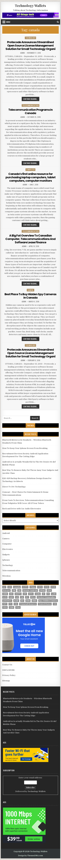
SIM (28, 601)
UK (15, 604)
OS (22, 597)
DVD (47, 587)
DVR (53, 587)
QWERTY (7, 601)
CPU (40, 587)
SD (22, 601)
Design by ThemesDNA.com (30, 856)
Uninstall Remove (28, 604)
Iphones (6, 560)
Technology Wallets (30, 5)
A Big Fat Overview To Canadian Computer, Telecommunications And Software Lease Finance (30, 239)
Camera (30, 290)
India (37, 594)
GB (19, 590)
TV (10, 604)
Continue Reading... (31, 98)
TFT (5, 604)
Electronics (7, 549)
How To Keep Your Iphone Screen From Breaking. (25, 448)
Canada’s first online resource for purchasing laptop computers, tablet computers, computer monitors (30, 177)
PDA (33, 597)
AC (4, 587)
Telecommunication (30, 105)
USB (11, 607)
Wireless (6, 576)
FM (13, 590)
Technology (30, 38)
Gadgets (6, 554)
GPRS (42, 590)
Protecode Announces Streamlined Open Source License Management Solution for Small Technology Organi (30, 45)
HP (24, 594)
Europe (6, 590)
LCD (5, 597)
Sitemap (6, 681)
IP (44, 594)
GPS (49, 590)
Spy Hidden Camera (48, 601)
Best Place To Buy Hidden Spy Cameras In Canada (30, 296)
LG (17, 597)
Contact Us (7, 665)
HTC (31, 594)
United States (45, 604)
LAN (54, 594)
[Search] (58, 22)
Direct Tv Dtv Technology (14, 487)
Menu (8, 21)
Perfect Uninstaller (46, 597)
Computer (30, 169)
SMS (34, 601)
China (32, 587)
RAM (16, 601)
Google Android (30, 590)
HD (11, 594)
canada (17, 587)
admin (22, 53)
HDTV (18, 594)
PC (27, 597)
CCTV (25, 587)
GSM (5, 594)
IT (48, 594)
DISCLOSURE (8, 670)
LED (11, 597)
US (54, 604)
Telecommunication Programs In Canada (30, 111)
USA (5, 607)
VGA (18, 607)
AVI (9, 587)
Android (6, 533)
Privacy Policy (8, 675)
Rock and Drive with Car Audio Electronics (21, 509)
